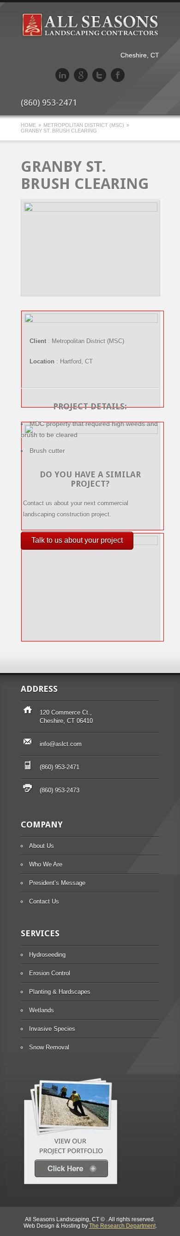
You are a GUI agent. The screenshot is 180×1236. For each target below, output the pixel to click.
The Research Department (122, 1226)
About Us (41, 845)
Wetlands (41, 1010)
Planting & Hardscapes (59, 991)
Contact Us (44, 901)
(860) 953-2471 (59, 767)
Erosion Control (49, 973)
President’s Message (57, 882)
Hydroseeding (47, 954)
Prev (135, 210)
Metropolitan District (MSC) (83, 125)
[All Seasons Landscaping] (90, 35)
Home (28, 125)
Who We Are (45, 864)
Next (147, 210)
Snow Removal (49, 1047)
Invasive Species (52, 1028)
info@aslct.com (61, 743)
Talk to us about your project (77, 540)
